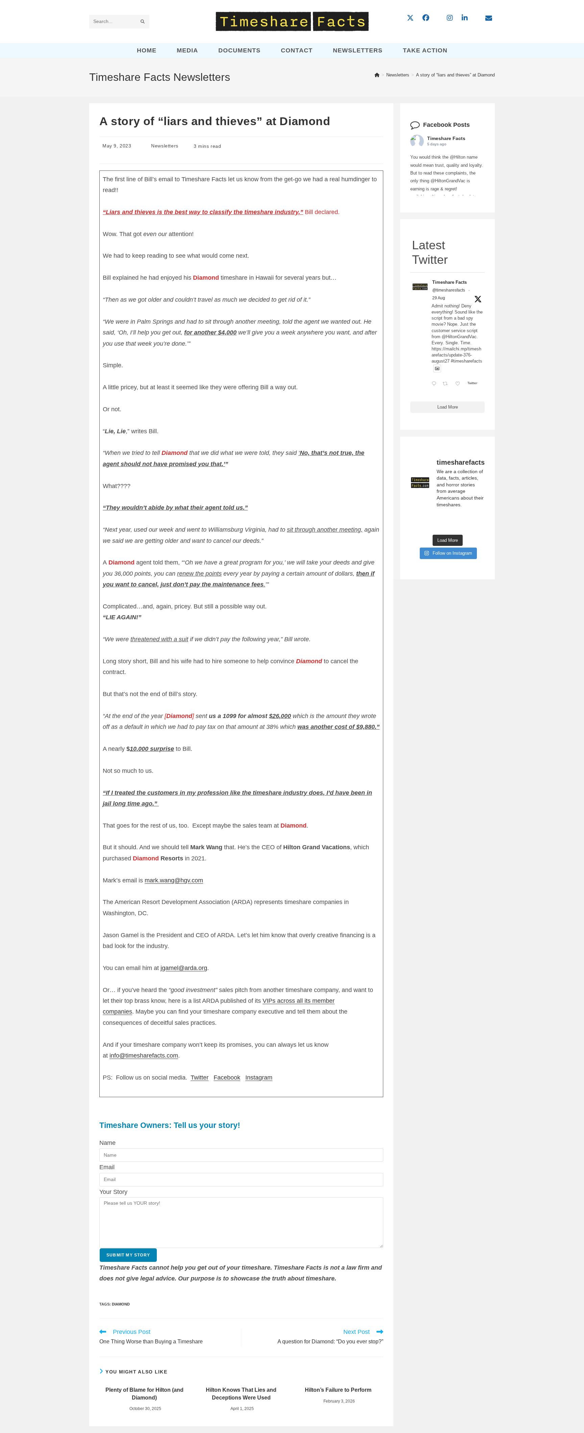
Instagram (258, 1077)
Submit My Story (128, 1255)
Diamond (121, 1304)
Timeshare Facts (446, 138)
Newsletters (164, 145)
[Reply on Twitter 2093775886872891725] (435, 383)
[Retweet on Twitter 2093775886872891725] (447, 383)
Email (107, 1167)
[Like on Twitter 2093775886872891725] (460, 383)
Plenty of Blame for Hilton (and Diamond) (144, 1393)
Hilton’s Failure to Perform (338, 1390)
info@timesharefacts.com (144, 1055)
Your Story (113, 1191)
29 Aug (438, 298)
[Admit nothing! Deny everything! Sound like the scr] (447, 522)
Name (107, 1142)
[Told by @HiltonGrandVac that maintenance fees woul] (421, 522)
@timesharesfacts (448, 290)
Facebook (227, 1077)
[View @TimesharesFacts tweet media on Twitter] (437, 368)
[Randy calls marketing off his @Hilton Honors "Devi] (473, 522)
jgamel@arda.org (184, 968)
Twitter (200, 1077)
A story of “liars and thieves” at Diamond (455, 74)
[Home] (377, 74)
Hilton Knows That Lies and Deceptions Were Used (241, 1393)
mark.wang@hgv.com (174, 880)
